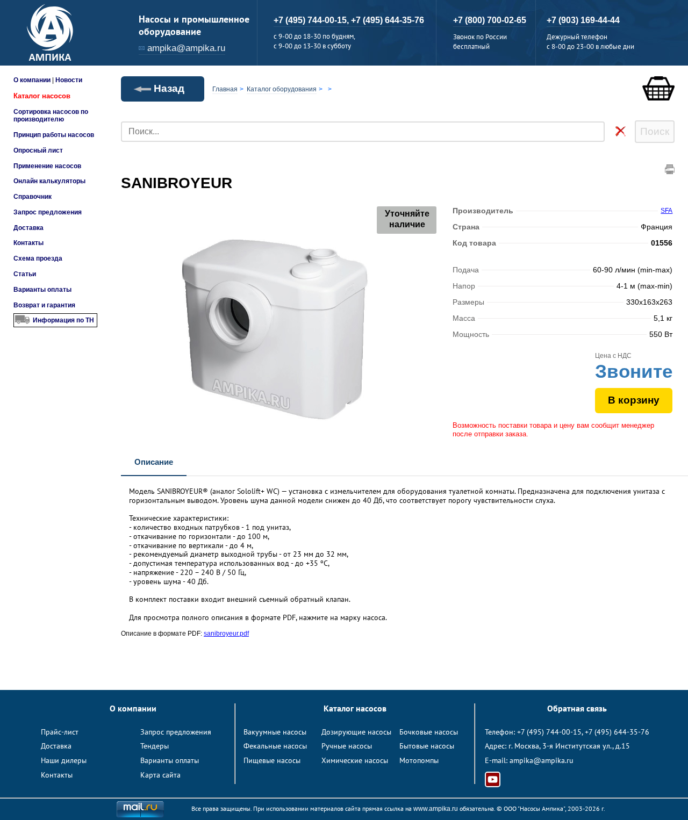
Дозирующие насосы (356, 732)
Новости (68, 80)
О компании (32, 80)
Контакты (28, 243)
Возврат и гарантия (44, 305)
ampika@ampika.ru (186, 48)
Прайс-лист (59, 732)
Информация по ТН (63, 320)
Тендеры (154, 746)
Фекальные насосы (275, 746)
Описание (153, 461)
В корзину (634, 400)
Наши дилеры (64, 760)
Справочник (32, 196)
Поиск (654, 131)
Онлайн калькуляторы (49, 181)
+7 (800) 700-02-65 (489, 20)
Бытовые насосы (426, 746)
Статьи (24, 274)
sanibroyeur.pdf (226, 633)
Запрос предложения (47, 212)
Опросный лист (38, 150)
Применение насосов (47, 166)
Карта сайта (160, 775)
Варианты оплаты (42, 289)
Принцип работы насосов (53, 135)
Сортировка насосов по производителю (50, 115)
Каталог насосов (41, 96)
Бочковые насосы (428, 732)
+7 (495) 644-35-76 (387, 20)
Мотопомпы (419, 760)
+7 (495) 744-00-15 (549, 732)
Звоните (633, 371)
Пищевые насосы (271, 760)
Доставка (28, 228)
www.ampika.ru (435, 808)
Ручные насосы (346, 746)
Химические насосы (354, 760)
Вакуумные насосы (274, 732)
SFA (666, 210)
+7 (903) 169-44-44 (583, 20)
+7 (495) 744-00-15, (312, 20)
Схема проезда (37, 258)
